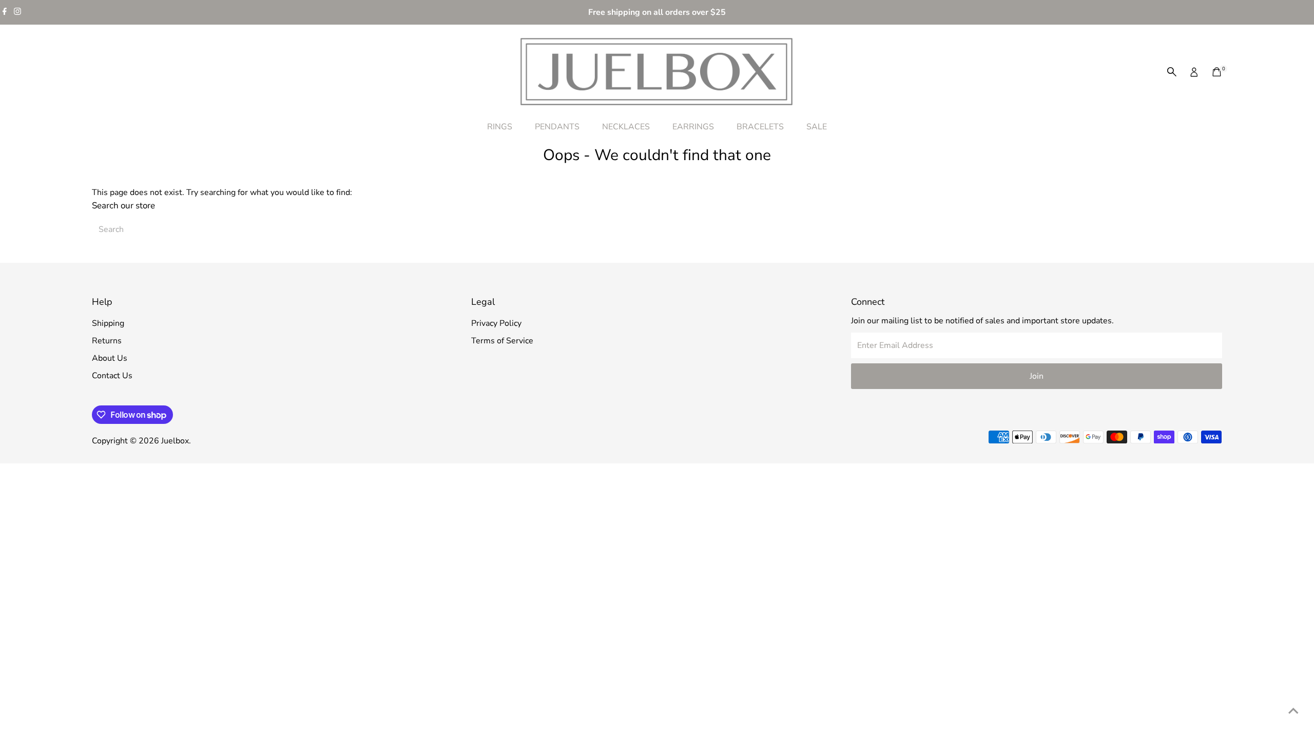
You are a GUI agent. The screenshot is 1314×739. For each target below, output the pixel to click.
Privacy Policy (496, 323)
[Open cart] (1216, 71)
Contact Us (112, 375)
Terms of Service (502, 340)
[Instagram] (17, 12)
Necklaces (626, 126)
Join (1037, 376)
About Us (109, 358)
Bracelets (760, 126)
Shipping (108, 323)
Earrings (693, 126)
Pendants (557, 126)
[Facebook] (4, 12)
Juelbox (175, 440)
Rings (499, 126)
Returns (107, 340)
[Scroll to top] (1293, 711)
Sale (816, 126)
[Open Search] (1171, 71)
